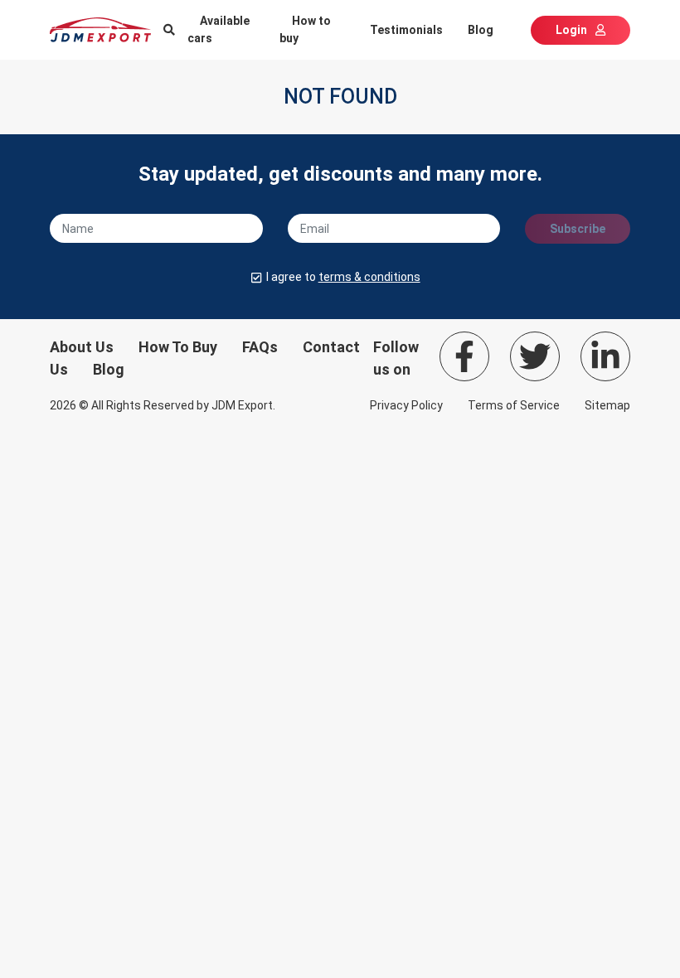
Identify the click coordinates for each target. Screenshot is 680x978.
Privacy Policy (406, 405)
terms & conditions (369, 276)
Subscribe (577, 228)
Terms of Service (514, 405)
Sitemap (607, 405)
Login (571, 29)
